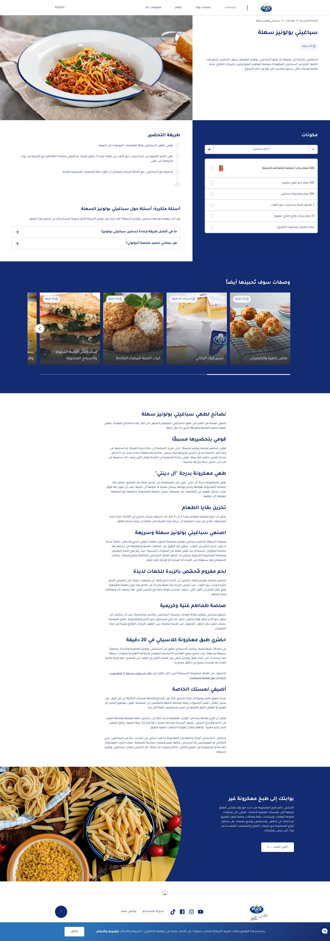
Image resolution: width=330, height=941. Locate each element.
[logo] (266, 7)
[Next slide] (39, 328)
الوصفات (290, 21)
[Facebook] (182, 912)
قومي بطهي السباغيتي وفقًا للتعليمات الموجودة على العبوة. (135, 145)
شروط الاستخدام (153, 911)
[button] (324, 931)
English (60, 7)
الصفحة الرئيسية (308, 21)
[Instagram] (191, 912)
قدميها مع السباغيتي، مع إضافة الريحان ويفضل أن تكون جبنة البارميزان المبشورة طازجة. (117, 172)
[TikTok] (173, 912)
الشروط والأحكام (107, 931)
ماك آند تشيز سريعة (139, 673)
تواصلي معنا (128, 911)
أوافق (74, 931)
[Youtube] (200, 912)
